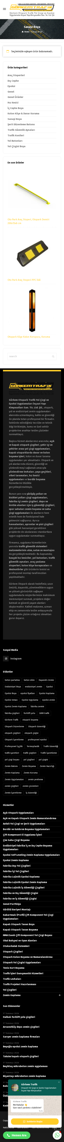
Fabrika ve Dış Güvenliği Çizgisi (20, 893)
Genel (11, 91)
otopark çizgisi (31, 733)
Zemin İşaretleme (13, 793)
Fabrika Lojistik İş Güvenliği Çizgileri (24, 887)
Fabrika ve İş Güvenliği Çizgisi (20, 898)
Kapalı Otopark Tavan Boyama (20, 929)
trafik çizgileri (29, 753)
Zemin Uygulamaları (14, 779)
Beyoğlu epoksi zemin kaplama (20, 1046)
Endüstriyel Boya (13, 686)
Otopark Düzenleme (14, 726)
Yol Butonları (15, 140)
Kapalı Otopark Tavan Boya (19, 924)
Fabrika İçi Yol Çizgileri (16, 871)
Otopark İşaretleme (14, 739)
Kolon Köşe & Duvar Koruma (23, 113)
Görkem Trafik (11, 720)
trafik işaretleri (12, 753)
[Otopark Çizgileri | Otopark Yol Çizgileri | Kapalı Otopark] (32, 9)
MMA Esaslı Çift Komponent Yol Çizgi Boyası (27, 935)
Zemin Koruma (31, 773)
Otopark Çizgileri (13, 951)
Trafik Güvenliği (50, 746)
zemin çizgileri (11, 786)
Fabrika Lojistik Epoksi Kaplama (21, 876)
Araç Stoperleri (16, 75)
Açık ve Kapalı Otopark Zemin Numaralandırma (29, 818)
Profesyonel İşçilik (14, 746)
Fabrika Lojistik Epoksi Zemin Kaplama (25, 882)
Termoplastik (33, 746)
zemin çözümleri (30, 786)
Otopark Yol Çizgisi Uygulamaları (22, 962)
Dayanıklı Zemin (46, 680)
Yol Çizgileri (10, 989)
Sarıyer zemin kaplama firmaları (21, 1036)
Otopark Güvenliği (36, 726)
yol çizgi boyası (12, 759)
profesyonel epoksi (37, 739)
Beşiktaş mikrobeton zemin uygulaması (25, 1066)
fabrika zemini (37, 706)
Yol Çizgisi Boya (16, 146)
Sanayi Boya (15, 119)
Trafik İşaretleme (48, 753)
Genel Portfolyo (12, 904)
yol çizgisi (43, 759)
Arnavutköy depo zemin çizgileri (21, 1026)
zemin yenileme (35, 779)
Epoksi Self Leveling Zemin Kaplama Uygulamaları (31, 854)
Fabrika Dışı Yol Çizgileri (17, 865)
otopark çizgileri (12, 733)
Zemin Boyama (29, 766)
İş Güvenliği (31, 793)
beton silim (29, 680)
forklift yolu (29, 713)
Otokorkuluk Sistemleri (16, 946)
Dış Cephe (13, 80)
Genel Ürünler (15, 97)
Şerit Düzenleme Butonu (21, 124)
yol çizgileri (29, 759)
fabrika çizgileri (12, 713)
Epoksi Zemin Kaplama (15, 706)
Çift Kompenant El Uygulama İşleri (22, 834)
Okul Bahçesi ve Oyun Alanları (20, 940)
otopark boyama (30, 720)
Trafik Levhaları (12, 979)
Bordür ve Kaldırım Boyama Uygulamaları (26, 829)
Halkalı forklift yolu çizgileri (19, 1017)
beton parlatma (12, 680)
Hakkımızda (8, 1127)
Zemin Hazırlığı (47, 766)
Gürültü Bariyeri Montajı (17, 909)
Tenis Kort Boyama (13, 967)
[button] (58, 1082)
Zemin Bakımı (11, 766)
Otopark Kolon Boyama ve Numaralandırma (28, 957)
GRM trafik (44, 713)
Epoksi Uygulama (30, 700)
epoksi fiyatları (28, 693)
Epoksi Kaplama (46, 693)
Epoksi (11, 86)
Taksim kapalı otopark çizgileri (21, 1056)
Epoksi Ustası (11, 700)
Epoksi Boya (10, 693)
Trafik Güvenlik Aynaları (21, 130)
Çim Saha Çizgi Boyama (16, 840)
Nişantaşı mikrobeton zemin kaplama (24, 1076)
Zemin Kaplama (12, 773)
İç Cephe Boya (16, 108)
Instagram (16, 658)
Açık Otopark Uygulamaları (18, 812)
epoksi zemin (48, 700)
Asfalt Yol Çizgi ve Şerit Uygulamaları (24, 823)
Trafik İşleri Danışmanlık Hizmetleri (23, 973)
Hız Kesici (13, 102)
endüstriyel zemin (33, 686)
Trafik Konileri (16, 135)
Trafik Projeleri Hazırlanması (19, 984)
